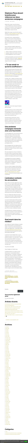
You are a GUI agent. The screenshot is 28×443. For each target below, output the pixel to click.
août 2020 (7, 394)
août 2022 (7, 377)
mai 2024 (7, 363)
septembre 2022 (8, 375)
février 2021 (7, 389)
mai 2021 (7, 386)
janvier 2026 (7, 336)
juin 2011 (7, 420)
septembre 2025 (8, 341)
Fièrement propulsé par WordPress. (16, 439)
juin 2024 (7, 362)
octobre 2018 (8, 409)
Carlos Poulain (7, 21)
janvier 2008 (7, 421)
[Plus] (21, 6)
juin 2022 (7, 379)
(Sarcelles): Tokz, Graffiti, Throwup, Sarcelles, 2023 (13, 306)
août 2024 (7, 359)
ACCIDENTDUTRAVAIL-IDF (10, 2)
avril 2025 (7, 348)
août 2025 (7, 343)
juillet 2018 (7, 410)
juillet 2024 (7, 360)
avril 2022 (7, 382)
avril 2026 (7, 332)
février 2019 (7, 406)
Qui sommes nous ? (16, 6)
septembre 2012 (8, 417)
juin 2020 (7, 396)
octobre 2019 (8, 402)
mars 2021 (7, 387)
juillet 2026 (7, 328)
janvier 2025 (7, 352)
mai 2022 (7, 381)
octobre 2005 (8, 423)
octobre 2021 (8, 385)
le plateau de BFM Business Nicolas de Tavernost (13, 229)
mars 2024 (7, 366)
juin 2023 (7, 370)
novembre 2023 (8, 367)
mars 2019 (7, 405)
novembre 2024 (8, 355)
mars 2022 (7, 383)
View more (5, 442)
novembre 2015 (8, 416)
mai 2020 (7, 397)
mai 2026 (7, 331)
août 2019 (7, 404)
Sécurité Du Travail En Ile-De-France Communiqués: (14, 433)
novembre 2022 (8, 374)
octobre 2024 (8, 356)
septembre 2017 (8, 412)
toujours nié (20, 58)
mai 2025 (7, 347)
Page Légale (9, 6)
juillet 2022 (7, 378)
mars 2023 (7, 371)
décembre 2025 (8, 337)
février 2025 (7, 351)
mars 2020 (7, 398)
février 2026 (7, 335)
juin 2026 (7, 329)
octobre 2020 (8, 393)
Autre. (7, 431)
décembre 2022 (8, 373)
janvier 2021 (7, 390)
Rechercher (6, 289)
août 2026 (7, 327)
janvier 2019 (7, 408)
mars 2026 (7, 333)
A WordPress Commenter (9, 319)
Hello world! (16, 319)
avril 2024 (7, 364)
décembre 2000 (8, 424)
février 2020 (7, 400)
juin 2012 (7, 419)
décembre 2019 (8, 401)
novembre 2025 (8, 339)
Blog (6, 6)
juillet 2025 (7, 344)
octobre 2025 (8, 340)
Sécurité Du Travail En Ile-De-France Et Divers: (13, 434)
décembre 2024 (8, 354)
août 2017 (7, 413)
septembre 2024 (8, 358)
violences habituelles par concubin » (14, 33)
